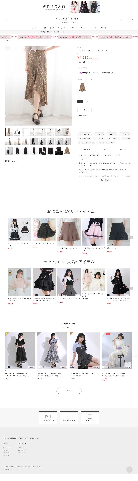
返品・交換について (22, 450)
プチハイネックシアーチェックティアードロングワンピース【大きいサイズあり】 (49, 376)
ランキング (61, 28)
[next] (135, 354)
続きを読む (104, 180)
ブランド (34, 28)
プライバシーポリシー (38, 467)
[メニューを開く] (7, 20)
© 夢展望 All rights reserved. (10, 470)
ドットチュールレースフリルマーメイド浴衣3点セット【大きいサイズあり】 (113, 376)
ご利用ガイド (21, 447)
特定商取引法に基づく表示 (17, 467)
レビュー (123, 149)
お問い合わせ (21, 452)
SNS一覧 (103, 28)
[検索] (116, 20)
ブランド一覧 (6, 452)
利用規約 (27, 467)
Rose (79, 47)
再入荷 (52, 28)
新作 (45, 28)
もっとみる (69, 390)
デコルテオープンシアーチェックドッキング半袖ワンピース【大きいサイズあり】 (17, 376)
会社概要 (5, 467)
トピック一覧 (92, 28)
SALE (82, 28)
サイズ (105, 149)
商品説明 (86, 149)
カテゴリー (72, 28)
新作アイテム (6, 447)
